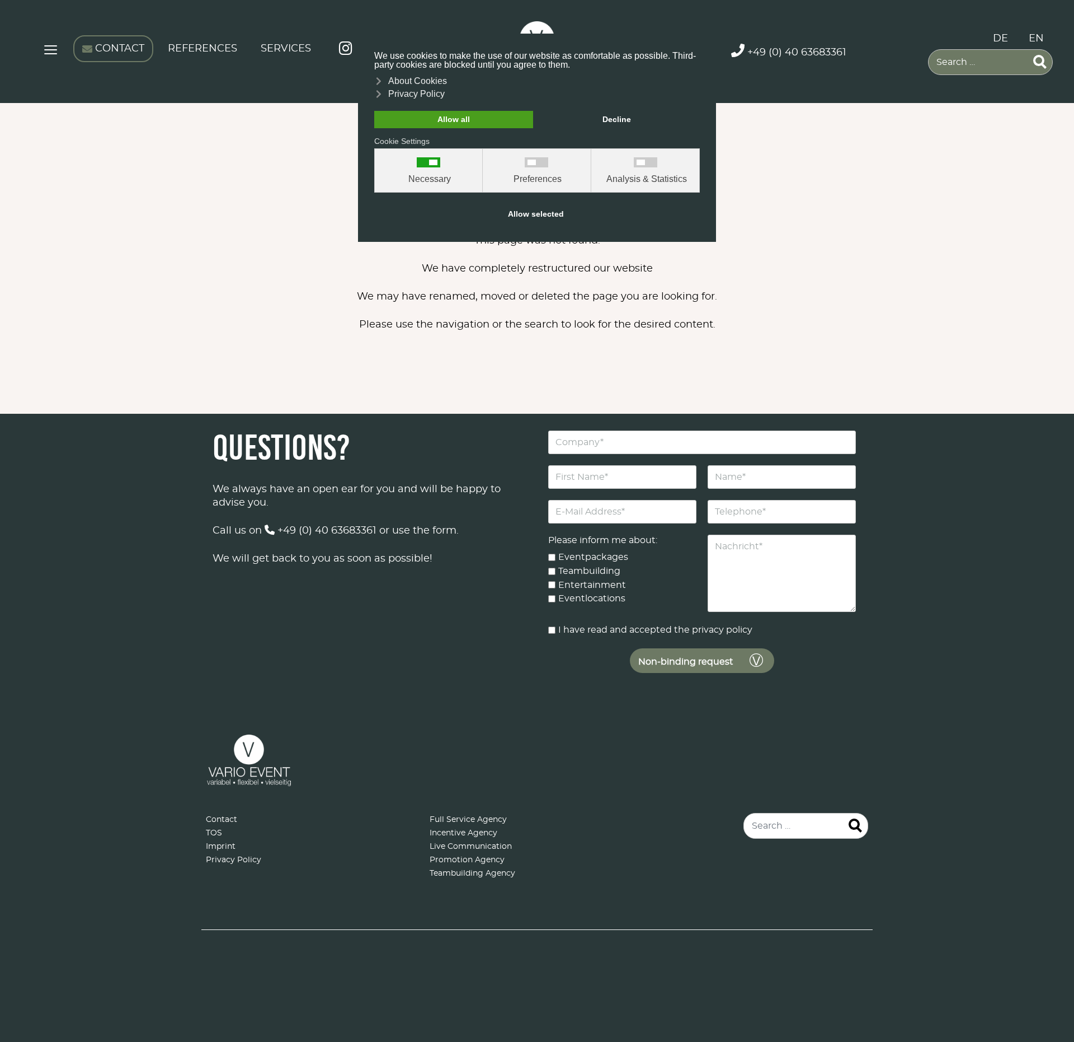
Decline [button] (616, 119)
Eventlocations (591, 598)
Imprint (220, 847)
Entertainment (592, 584)
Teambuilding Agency (472, 873)
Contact (221, 820)
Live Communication (471, 847)
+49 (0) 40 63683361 (325, 531)
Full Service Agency (468, 820)
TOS (214, 833)
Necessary (429, 179)
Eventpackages (593, 557)
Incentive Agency (463, 833)
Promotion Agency (467, 860)
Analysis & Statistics (646, 179)
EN (1036, 39)
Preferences (538, 179)
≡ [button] (50, 51)
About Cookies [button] (417, 81)
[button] (1049, 916)
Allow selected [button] (536, 213)
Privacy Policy (233, 860)
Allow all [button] (453, 119)
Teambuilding (589, 571)
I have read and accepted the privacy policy (655, 629)
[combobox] (990, 62)
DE (1000, 39)
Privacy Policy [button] (416, 94)
